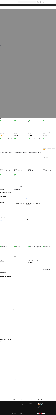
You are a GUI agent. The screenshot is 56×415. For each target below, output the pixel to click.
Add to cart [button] (6, 137)
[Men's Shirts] (28, 27)
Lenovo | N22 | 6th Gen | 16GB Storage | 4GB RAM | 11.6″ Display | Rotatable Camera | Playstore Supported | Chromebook (34, 170)
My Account (30, 403)
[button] (44, 5)
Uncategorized (15, 256)
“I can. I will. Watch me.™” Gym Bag (3, 260)
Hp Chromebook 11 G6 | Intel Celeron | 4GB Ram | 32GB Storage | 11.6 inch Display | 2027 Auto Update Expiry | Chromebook (20, 170)
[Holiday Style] (28, 63)
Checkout (40, 2)
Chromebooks (1, 133)
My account (38, 2)
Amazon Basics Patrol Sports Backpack (46, 269)
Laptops (3, 133)
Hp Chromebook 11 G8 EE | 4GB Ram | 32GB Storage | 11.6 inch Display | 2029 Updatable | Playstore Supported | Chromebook (49, 148)
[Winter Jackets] (28, 100)
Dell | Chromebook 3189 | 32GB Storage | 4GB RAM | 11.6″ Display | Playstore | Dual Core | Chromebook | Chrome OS (20, 134)
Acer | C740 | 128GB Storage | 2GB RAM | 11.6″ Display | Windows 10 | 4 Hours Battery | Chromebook (34, 152)
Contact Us (30, 404)
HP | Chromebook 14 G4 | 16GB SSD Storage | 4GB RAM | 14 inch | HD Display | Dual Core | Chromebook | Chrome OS (6, 170)
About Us (22, 404)
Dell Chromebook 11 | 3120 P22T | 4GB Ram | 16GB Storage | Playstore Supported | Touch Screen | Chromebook (49, 134)
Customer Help (44, 2)
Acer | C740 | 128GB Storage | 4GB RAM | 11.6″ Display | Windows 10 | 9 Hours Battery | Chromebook (6, 134)
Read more (21, 172)
